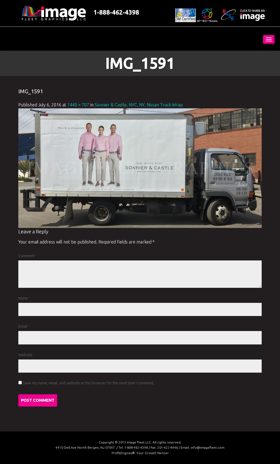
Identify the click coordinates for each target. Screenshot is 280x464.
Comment (27, 256)
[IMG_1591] (140, 167)
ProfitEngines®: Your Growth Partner (140, 453)
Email (24, 326)
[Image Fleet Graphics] (44, 39)
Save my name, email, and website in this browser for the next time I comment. (88, 383)
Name (24, 298)
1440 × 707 (78, 104)
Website (25, 355)
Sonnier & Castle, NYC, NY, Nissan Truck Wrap (139, 104)
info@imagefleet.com (207, 447)
